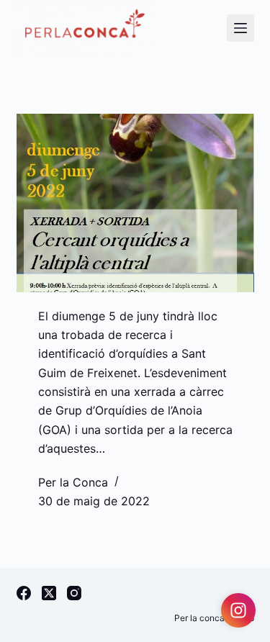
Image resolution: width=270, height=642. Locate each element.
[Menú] (240, 28)
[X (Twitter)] (49, 593)
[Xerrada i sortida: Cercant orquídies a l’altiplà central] (135, 203)
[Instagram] (74, 593)
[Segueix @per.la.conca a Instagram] (238, 610)
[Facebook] (24, 593)
